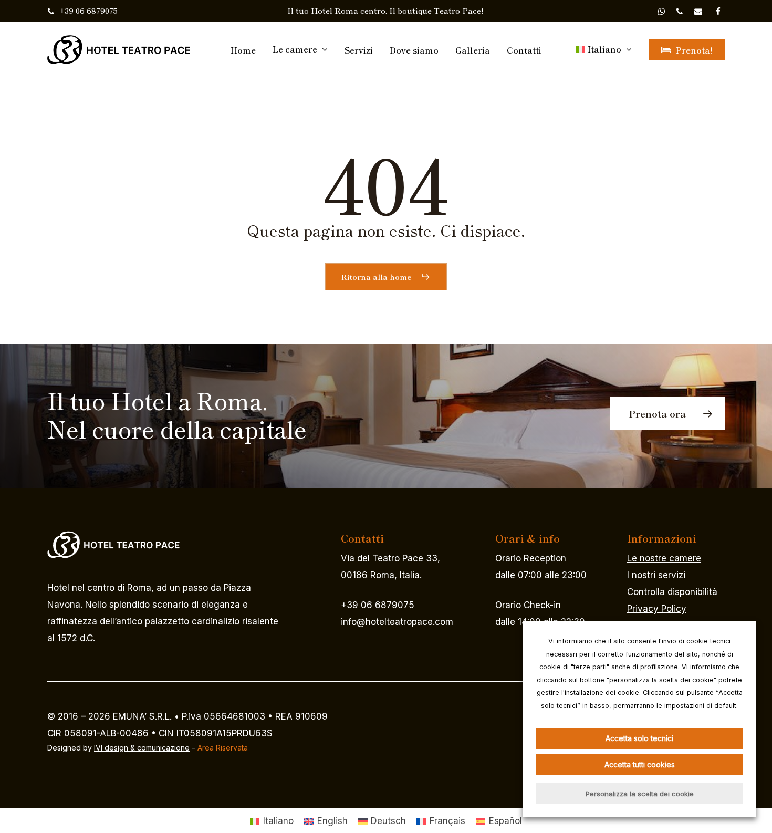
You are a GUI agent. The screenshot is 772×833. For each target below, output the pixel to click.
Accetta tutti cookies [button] (639, 764)
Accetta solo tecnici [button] (639, 738)
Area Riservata (222, 747)
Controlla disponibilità (672, 592)
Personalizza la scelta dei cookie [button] (640, 793)
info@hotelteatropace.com (397, 622)
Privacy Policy (656, 608)
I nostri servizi (656, 575)
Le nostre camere (664, 558)
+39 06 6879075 (377, 605)
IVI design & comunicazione (142, 747)
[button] (386, 277)
